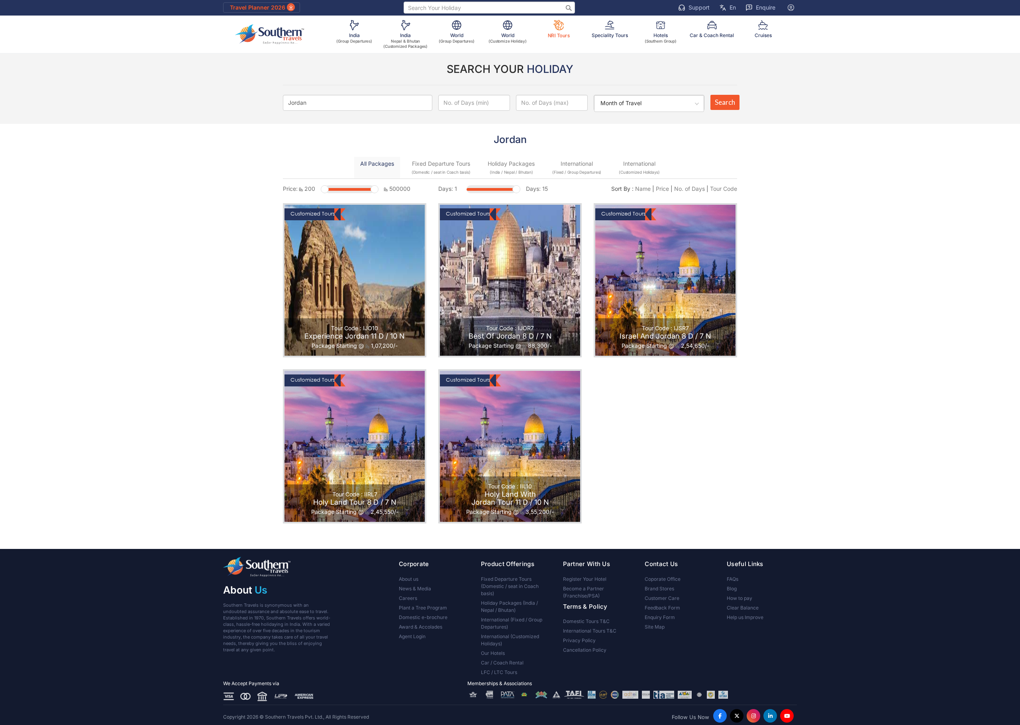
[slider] (325, 189)
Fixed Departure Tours (441, 167)
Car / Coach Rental (502, 663)
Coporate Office (663, 579)
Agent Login (412, 636)
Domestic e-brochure (423, 617)
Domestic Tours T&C (586, 621)
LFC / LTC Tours (499, 672)
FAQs (732, 579)
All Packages (377, 163)
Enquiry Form (660, 617)
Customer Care (662, 598)
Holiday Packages (511, 167)
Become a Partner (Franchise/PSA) (583, 592)
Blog (732, 589)
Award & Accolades (420, 627)
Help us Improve (745, 617)
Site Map (655, 627)
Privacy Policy (579, 640)
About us (408, 579)
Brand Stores (659, 589)
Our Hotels (493, 653)
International (576, 167)
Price (662, 188)
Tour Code (723, 188)
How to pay (739, 598)
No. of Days (689, 188)
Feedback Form (662, 608)
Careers (408, 598)
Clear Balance (743, 608)
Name (643, 188)
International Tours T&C (589, 631)
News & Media (415, 589)
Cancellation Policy (584, 650)
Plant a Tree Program (423, 608)
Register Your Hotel (584, 579)
